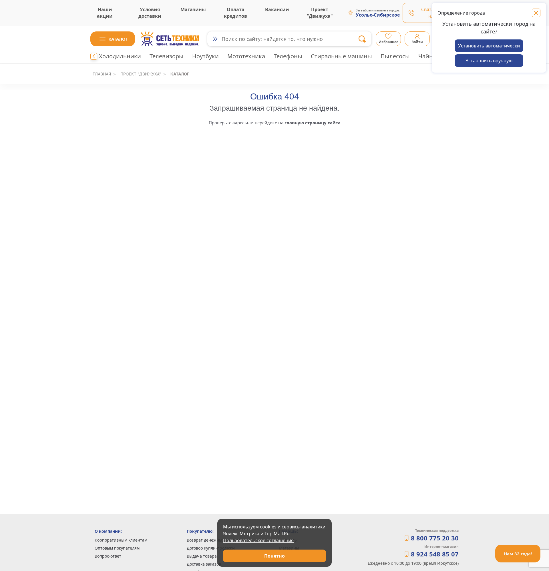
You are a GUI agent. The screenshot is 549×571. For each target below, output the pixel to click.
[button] (112, 38)
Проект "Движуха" (140, 73)
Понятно (274, 556)
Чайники (430, 56)
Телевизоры (167, 56)
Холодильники (120, 56)
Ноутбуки (205, 56)
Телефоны (288, 56)
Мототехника (246, 56)
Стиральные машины (341, 56)
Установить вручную (489, 60)
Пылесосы (395, 56)
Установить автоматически (489, 46)
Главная (102, 73)
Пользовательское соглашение (258, 540)
